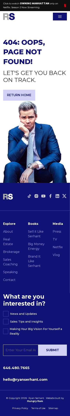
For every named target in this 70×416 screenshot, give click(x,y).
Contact (9, 280)
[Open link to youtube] (43, 196)
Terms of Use (38, 408)
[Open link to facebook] (50, 196)
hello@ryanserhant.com (25, 379)
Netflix (58, 247)
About (8, 231)
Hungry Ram (35, 401)
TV (55, 239)
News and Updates (23, 314)
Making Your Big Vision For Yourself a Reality (36, 331)
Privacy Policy (20, 408)
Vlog (56, 255)
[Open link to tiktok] (29, 196)
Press (57, 231)
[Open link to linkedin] (57, 196)
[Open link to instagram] (36, 196)
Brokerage (11, 252)
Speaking (10, 272)
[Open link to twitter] (64, 196)
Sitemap (53, 408)
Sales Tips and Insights (26, 321)
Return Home (19, 95)
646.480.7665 (16, 368)
